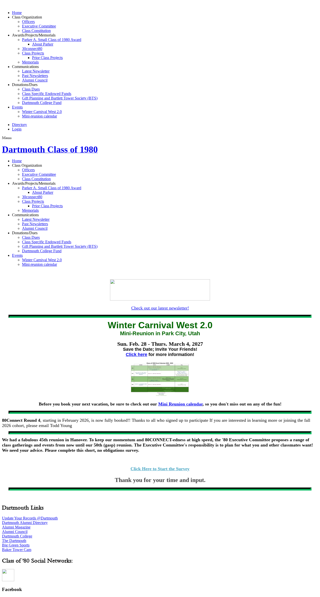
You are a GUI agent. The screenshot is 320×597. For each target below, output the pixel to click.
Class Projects (33, 53)
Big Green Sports (16, 545)
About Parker (42, 44)
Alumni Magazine (16, 527)
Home (17, 12)
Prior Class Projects (47, 58)
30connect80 (32, 48)
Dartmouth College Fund (42, 102)
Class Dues (31, 89)
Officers (28, 22)
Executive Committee (39, 26)
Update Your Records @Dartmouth (30, 518)
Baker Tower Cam (16, 550)
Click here (136, 354)
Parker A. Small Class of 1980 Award (51, 40)
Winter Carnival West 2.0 (42, 112)
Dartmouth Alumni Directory (25, 522)
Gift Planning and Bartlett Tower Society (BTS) (60, 98)
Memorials (30, 62)
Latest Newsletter (36, 71)
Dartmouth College (17, 536)
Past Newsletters (35, 76)
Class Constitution (36, 30)
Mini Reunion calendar (180, 404)
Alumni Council (35, 80)
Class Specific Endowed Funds (46, 94)
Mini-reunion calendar (39, 116)
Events (17, 107)
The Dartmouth (14, 540)
